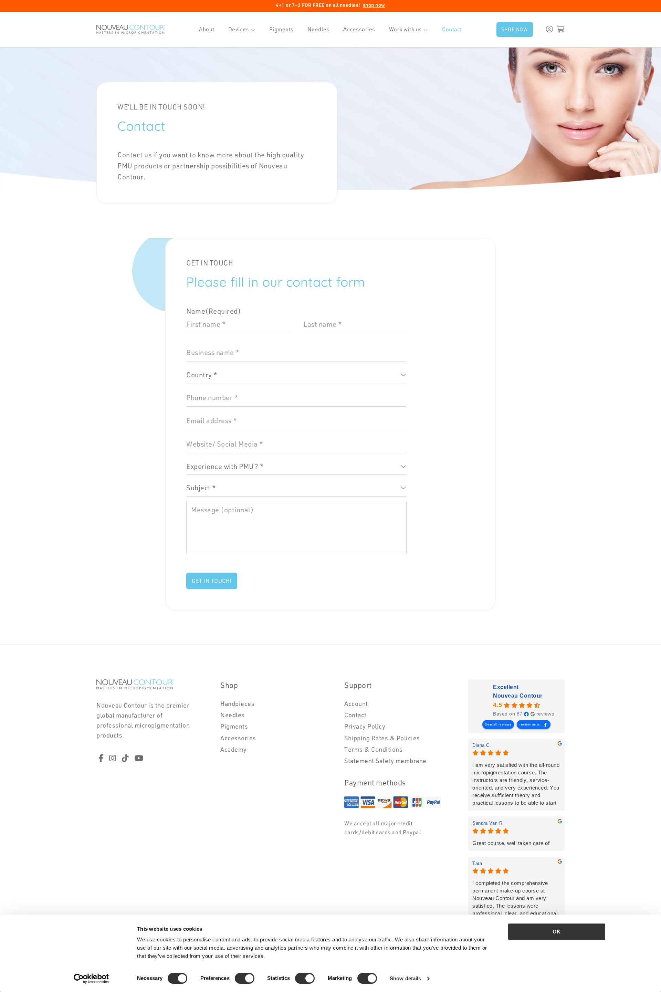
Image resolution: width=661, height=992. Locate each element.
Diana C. (481, 745)
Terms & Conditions (373, 749)
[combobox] (296, 375)
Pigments (281, 29)
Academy (233, 749)
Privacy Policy (364, 726)
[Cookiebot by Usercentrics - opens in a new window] (91, 978)
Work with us (405, 29)
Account (356, 703)
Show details (405, 978)
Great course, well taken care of (510, 843)
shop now (374, 5)
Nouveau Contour (518, 696)
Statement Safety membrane (385, 760)
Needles (318, 29)
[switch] (244, 978)
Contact (452, 29)
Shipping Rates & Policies (382, 738)
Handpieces (237, 703)
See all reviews (498, 724)
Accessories (359, 29)
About (206, 29)
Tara (477, 863)
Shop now (514, 29)
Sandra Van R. (488, 823)
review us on (531, 724)
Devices (238, 29)
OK (556, 931)
